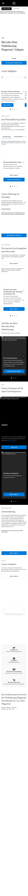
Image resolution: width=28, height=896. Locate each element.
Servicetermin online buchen (14, 63)
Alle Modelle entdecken (14, 235)
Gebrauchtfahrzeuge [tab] (20, 136)
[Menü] (3, 3)
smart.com (14, 447)
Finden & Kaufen (5, 209)
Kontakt (14, 58)
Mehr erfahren (14, 263)
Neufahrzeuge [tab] (7, 136)
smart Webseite (12, 440)
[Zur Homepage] (14, 3)
